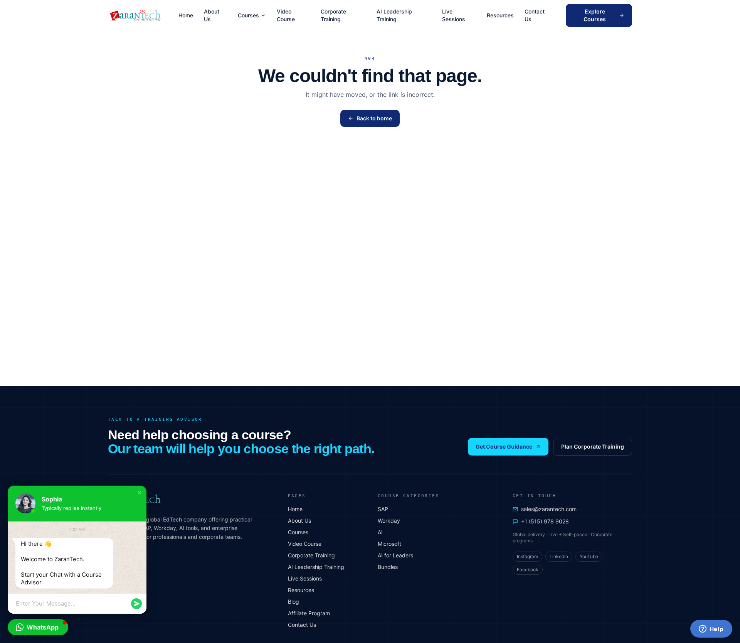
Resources (500, 15)
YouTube (589, 556)
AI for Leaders (395, 555)
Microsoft (389, 543)
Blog (293, 601)
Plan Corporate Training (592, 446)
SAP (383, 509)
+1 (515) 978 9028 (545, 521)
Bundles (388, 567)
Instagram (527, 556)
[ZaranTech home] (136, 15)
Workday (389, 520)
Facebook (527, 569)
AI (380, 532)
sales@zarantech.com (549, 509)
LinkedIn (559, 556)
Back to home (374, 118)
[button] (139, 492)
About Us (211, 15)
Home (185, 15)
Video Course (286, 15)
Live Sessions (453, 15)
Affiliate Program (309, 613)
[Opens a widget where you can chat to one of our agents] (711, 629)
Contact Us (535, 15)
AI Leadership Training (394, 15)
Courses (248, 15)
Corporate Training (333, 15)
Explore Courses (595, 15)
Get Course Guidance (504, 446)
